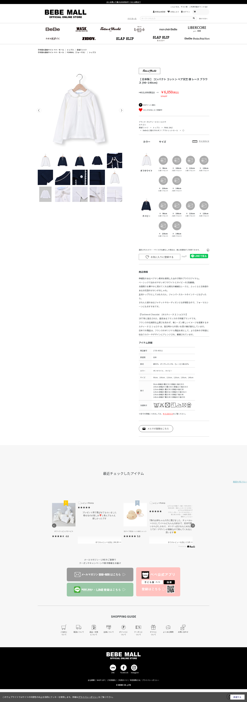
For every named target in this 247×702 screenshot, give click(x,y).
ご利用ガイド (122, 680)
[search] (194, 18)
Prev (39, 110)
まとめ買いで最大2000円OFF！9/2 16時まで (123, 2)
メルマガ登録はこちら (158, 428)
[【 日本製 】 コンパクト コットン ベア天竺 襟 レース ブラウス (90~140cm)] (80, 110)
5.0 (138, 536)
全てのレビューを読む (105, 542)
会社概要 (91, 680)
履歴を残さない (240, 481)
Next (121, 110)
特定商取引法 (135, 680)
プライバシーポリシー (150, 680)
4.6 (67, 536)
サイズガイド (168, 413)
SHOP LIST (101, 680)
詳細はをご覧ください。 (93, 697)
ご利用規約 (111, 680)
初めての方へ (203, 18)
